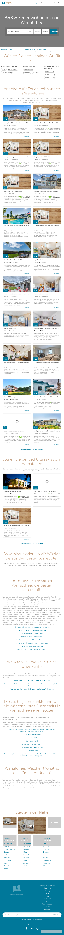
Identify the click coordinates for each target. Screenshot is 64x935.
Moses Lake (47, 838)
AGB (47, 893)
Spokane (7, 841)
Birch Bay (7, 866)
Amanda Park (28, 863)
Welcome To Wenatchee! (42, 294)
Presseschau (47, 899)
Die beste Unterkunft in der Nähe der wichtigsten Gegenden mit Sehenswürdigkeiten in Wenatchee (32, 730)
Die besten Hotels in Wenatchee (32, 637)
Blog (47, 901)
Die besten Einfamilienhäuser (32, 744)
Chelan (45, 866)
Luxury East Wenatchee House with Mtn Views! (18, 123)
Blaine (6, 869)
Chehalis (26, 866)
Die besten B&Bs (32, 738)
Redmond (46, 841)
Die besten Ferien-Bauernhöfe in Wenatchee (32, 643)
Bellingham (8, 844)
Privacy (47, 891)
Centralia (26, 855)
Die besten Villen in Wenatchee (32, 646)
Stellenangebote (47, 904)
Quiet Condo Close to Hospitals (14, 431)
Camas (6, 852)
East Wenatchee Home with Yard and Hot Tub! (48, 397)
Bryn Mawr (7, 858)
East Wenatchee (9, 849)
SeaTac (25, 838)
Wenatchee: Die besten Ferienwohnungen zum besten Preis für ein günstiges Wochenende (32, 685)
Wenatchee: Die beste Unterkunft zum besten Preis (32, 681)
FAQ (47, 896)
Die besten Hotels (32, 741)
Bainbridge (47, 863)
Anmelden (56, 914)
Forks (25, 841)
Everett (6, 846)
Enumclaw (47, 852)
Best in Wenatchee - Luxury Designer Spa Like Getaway (21, 362)
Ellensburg (47, 860)
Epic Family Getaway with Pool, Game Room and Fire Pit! (21, 225)
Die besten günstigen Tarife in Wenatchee (32, 649)
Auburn (6, 863)
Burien (25, 860)
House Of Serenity (9, 397)
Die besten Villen (32, 751)
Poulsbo (7, 838)
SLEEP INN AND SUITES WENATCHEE (45, 491)
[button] (26, 928)
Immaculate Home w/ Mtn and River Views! (17, 525)
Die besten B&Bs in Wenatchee (32, 633)
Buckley (46, 846)
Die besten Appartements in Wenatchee (32, 630)
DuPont (26, 858)
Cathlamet (7, 855)
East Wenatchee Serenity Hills (13, 260)
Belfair (45, 858)
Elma (25, 852)
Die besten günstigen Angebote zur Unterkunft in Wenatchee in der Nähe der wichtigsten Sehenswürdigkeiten (32, 755)
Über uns (47, 888)
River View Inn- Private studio (13, 191)
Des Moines (27, 846)
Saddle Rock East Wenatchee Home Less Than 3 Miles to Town (23, 294)
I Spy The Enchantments (41, 260)
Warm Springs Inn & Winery (12, 491)
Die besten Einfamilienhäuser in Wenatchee (32, 640)
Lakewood (27, 844)
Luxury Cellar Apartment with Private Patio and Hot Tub (21, 157)
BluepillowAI (47, 909)
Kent (44, 844)
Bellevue (46, 849)
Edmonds (26, 849)
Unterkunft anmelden (47, 886)
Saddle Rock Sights (10, 328)
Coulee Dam (47, 855)
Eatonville (7, 860)
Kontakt (47, 907)
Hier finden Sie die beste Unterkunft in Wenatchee (32, 627)
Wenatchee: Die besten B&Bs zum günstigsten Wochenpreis (32, 689)
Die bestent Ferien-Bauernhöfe (32, 747)
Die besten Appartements (32, 735)
